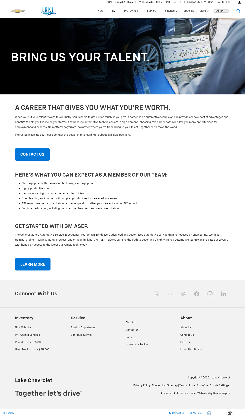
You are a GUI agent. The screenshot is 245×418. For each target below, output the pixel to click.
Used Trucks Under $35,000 (32, 349)
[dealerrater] (183, 294)
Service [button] (151, 12)
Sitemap (172, 385)
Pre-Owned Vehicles (27, 335)
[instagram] (210, 294)
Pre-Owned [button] (131, 12)
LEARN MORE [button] (32, 264)
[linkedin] (223, 294)
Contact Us (132, 330)
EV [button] (115, 12)
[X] (156, 294)
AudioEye (202, 385)
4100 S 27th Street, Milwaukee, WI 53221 (189, 2)
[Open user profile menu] (239, 2)
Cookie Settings (219, 385)
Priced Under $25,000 (28, 342)
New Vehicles (23, 327)
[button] (238, 11)
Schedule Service (81, 335)
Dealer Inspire (221, 393)
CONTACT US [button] (32, 155)
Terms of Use (187, 385)
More (202, 12)
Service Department (83, 327)
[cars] (170, 294)
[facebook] (196, 294)
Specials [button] (188, 12)
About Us (131, 322)
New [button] (101, 12)
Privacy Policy (141, 385)
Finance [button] (170, 12)
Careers (130, 337)
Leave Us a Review (137, 344)
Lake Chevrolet (221, 377)
